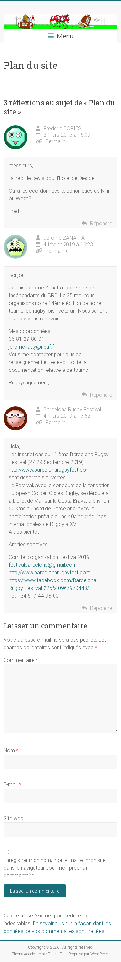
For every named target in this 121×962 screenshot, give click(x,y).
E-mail (12, 784)
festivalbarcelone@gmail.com (43, 565)
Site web (13, 818)
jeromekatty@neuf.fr (32, 347)
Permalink (56, 141)
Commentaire (21, 660)
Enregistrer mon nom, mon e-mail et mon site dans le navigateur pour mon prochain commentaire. (55, 868)
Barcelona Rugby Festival (72, 409)
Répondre (101, 223)
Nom (11, 751)
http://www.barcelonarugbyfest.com (49, 470)
